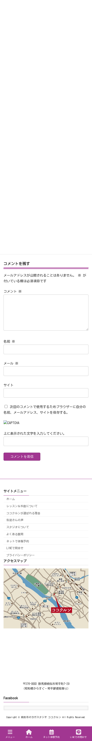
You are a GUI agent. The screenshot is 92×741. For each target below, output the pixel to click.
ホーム (10, 498)
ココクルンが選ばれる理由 (23, 513)
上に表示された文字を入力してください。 (35, 433)
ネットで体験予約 (17, 541)
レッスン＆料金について (22, 506)
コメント (13, 291)
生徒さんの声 (14, 520)
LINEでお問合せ (78, 737)
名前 (9, 341)
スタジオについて (17, 527)
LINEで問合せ (14, 548)
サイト (8, 385)
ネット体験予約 (51, 737)
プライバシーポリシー (20, 555)
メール (11, 363)
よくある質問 (14, 534)
